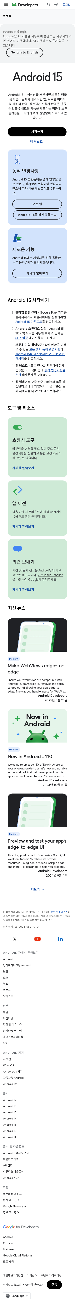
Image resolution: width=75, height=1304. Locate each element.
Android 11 (9, 1137)
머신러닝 (8, 1018)
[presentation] (37, 300)
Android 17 (9, 1100)
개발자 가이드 (11, 1159)
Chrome (8, 1243)
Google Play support (15, 1206)
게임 (5, 1012)
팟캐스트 (8, 996)
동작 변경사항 (25, 171)
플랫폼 (7, 16)
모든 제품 (8, 1261)
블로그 (7, 990)
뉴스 (5, 984)
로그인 (66, 4)
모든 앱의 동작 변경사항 (44, 350)
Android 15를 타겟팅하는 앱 (37, 215)
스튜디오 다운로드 (13, 1171)
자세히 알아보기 (37, 273)
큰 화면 (7, 1059)
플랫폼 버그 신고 (12, 1194)
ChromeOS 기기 (12, 1071)
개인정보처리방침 (13, 1037)
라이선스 (32, 1275)
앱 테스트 (36, 142)
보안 (5, 971)
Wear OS (8, 1065)
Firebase (8, 1249)
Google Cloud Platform (17, 1255)
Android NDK (11, 1178)
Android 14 (10, 1118)
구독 (54, 1285)
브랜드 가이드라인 (51, 1275)
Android (8, 959)
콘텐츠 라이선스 (59, 912)
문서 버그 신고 (11, 1200)
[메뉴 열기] (6, 4)
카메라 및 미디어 (12, 1031)
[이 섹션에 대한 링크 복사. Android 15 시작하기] (54, 300)
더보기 (38, 889)
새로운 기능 (23, 249)
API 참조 (7, 1165)
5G (5, 1043)
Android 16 (10, 1106)
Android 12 (9, 1131)
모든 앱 (37, 204)
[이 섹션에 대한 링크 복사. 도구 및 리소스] (40, 408)
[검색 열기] (49, 4)
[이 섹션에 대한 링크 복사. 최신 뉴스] (30, 608)
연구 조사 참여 (11, 1212)
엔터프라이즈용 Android (17, 965)
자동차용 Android (13, 1077)
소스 (5, 977)
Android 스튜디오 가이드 (17, 1153)
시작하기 (37, 132)
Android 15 (9, 1112)
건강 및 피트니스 (12, 1024)
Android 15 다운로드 (28, 322)
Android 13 (9, 1124)
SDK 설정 (21, 338)
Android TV (10, 1084)
